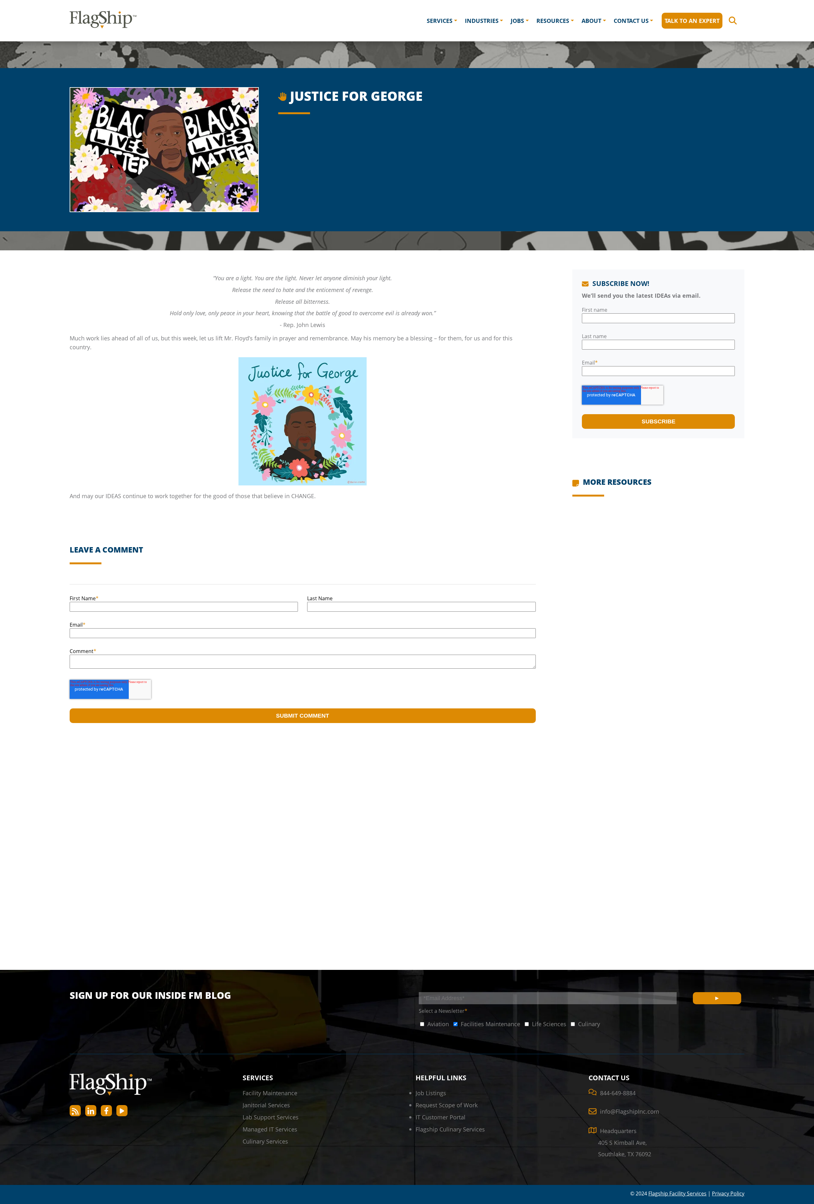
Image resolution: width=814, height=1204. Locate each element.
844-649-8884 (618, 1093)
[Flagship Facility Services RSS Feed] (75, 1110)
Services (258, 1077)
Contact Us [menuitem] (631, 20)
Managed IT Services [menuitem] (270, 1129)
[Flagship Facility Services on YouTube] (122, 1110)
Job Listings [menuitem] (431, 1093)
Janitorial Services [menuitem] (266, 1105)
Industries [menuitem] (482, 20)
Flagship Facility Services (677, 1193)
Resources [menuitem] (552, 20)
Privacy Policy (728, 1193)
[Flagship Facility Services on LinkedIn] (90, 1110)
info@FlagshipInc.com (629, 1111)
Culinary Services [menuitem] (265, 1141)
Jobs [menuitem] (517, 20)
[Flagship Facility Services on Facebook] (106, 1110)
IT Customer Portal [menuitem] (441, 1117)
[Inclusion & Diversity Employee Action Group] (283, 94)
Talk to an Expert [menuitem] (692, 20)
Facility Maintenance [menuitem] (270, 1093)
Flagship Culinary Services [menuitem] (450, 1129)
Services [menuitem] (439, 20)
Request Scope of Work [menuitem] (447, 1105)
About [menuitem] (591, 20)
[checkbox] (434, 1024)
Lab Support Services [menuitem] (271, 1117)
